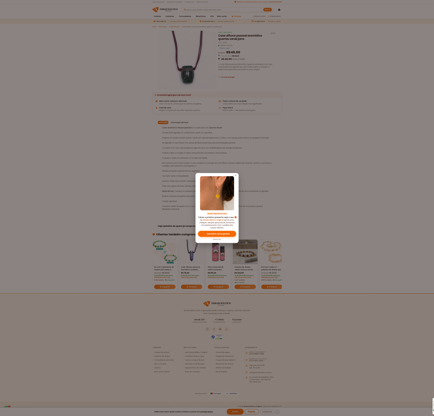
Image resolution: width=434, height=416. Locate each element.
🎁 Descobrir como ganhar (217, 234)
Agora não (217, 239)
